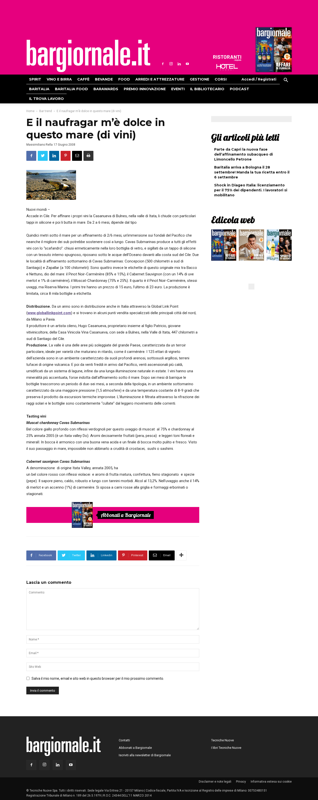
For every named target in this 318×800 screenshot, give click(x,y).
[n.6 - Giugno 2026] (251, 246)
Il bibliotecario (207, 89)
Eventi (178, 89)
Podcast (239, 89)
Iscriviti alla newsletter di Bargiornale (145, 755)
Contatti (124, 740)
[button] (286, 81)
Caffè (83, 79)
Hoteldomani (227, 67)
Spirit (35, 79)
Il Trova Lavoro (46, 98)
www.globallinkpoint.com (49, 313)
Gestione (199, 79)
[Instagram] (171, 64)
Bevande (104, 79)
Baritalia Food (71, 89)
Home (30, 111)
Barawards (105, 89)
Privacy (241, 781)
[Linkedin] (179, 64)
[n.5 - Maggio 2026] (279, 246)
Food (124, 79)
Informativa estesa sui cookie (271, 781)
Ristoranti (227, 58)
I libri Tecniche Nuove (226, 748)
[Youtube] (187, 64)
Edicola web (233, 219)
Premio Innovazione (145, 89)
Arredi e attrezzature (159, 79)
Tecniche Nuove (222, 740)
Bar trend (45, 111)
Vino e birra (59, 79)
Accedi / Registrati (258, 79)
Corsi (221, 79)
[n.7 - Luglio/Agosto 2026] (273, 51)
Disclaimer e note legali (215, 781)
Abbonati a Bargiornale (126, 515)
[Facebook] (162, 64)
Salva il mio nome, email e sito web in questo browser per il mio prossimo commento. (98, 678)
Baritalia (39, 89)
